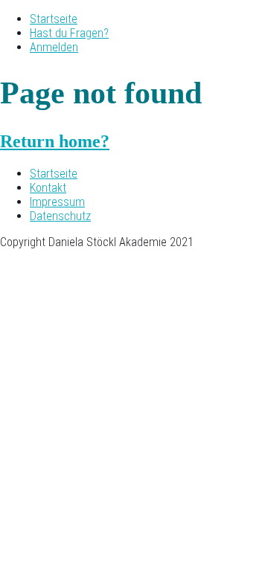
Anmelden (54, 47)
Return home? (54, 141)
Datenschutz (60, 216)
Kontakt (48, 188)
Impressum (57, 202)
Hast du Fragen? (69, 33)
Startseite (53, 19)
